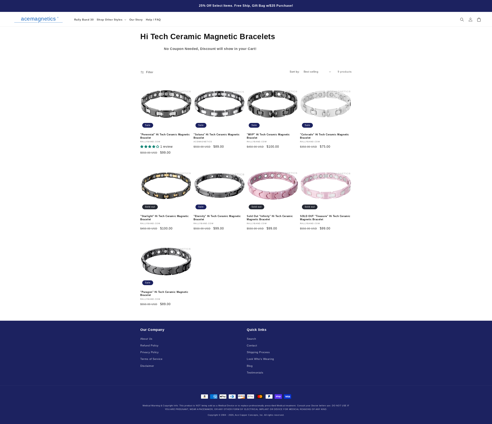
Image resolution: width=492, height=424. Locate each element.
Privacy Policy (149, 352)
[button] (111, 19)
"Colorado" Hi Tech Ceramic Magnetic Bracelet (324, 136)
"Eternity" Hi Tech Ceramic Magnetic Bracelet (217, 218)
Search (251, 338)
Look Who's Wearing (260, 358)
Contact (252, 345)
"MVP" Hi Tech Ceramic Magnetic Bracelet (268, 136)
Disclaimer (147, 365)
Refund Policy (149, 345)
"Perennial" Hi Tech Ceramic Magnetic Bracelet (165, 136)
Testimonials (255, 372)
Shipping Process (258, 352)
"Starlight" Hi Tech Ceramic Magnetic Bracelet (164, 218)
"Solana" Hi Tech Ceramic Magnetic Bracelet (217, 136)
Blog (250, 365)
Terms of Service (151, 358)
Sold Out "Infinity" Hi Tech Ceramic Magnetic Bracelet (270, 218)
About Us (146, 338)
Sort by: (295, 71)
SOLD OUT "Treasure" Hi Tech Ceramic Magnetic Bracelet (325, 218)
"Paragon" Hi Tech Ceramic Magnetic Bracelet (164, 294)
